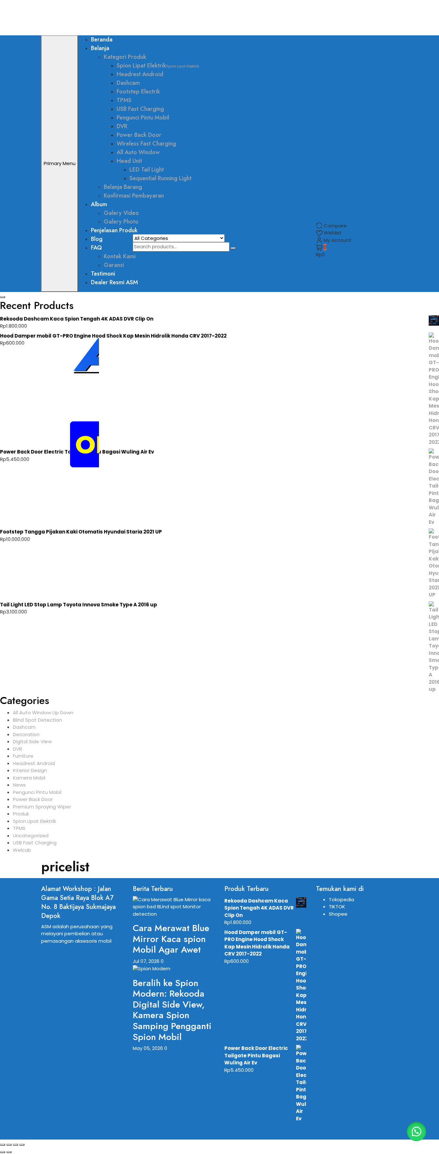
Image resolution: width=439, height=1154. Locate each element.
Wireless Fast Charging (146, 143)
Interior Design (30, 770)
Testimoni (103, 273)
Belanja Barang (123, 187)
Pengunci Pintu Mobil (143, 117)
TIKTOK (337, 906)
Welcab (22, 850)
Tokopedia (341, 899)
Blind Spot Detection (37, 720)
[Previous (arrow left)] (2, 1152)
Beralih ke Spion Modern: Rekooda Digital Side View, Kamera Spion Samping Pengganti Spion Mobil (172, 1010)
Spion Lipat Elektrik (158, 65)
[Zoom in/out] (2, 1145)
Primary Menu (60, 163)
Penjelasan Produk (114, 230)
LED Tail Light (147, 169)
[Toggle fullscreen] (9, 1145)
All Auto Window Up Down (43, 712)
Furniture (23, 756)
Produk (21, 813)
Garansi (114, 265)
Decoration (26, 734)
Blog (97, 239)
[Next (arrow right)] (9, 1152)
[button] (416, 1131)
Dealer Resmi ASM (114, 282)
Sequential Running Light (161, 178)
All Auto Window (138, 152)
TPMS (124, 100)
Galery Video (121, 213)
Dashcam (128, 83)
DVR (122, 126)
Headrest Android (140, 74)
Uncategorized (31, 835)
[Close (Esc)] (21, 1145)
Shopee (338, 914)
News (19, 784)
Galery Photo (121, 221)
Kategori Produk (125, 57)
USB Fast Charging (140, 109)
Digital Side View (32, 741)
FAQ (96, 247)
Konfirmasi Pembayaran (134, 195)
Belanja (100, 48)
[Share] (15, 1145)
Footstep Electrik (138, 91)
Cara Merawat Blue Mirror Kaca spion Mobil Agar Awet (171, 938)
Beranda (101, 39)
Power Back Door (139, 135)
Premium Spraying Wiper (42, 806)
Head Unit (129, 161)
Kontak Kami (120, 256)
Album (99, 204)
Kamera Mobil (29, 777)
